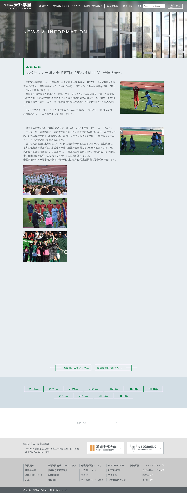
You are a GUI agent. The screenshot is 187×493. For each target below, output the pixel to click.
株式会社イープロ (151, 470)
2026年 (34, 389)
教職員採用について (91, 465)
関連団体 (134, 465)
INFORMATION (116, 465)
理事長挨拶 (30, 470)
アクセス (112, 475)
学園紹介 (44, 6)
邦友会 (145, 475)
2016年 (123, 396)
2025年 (53, 389)
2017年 (103, 396)
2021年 (133, 389)
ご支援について (89, 470)
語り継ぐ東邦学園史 (93, 6)
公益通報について (117, 480)
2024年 (73, 389)
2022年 (113, 389)
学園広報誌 (113, 6)
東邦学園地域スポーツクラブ (66, 6)
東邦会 (145, 480)
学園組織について (34, 475)
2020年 (153, 389)
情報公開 (128, 6)
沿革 (27, 480)
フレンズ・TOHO (151, 465)
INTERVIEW (114, 470)
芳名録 (84, 475)
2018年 (83, 396)
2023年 (93, 389)
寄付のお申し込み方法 (92, 480)
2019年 (63, 396)
